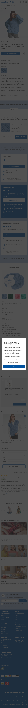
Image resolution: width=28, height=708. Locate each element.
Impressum (7, 359)
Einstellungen (11, 362)
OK (14, 366)
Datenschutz (18, 362)
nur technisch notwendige (16, 359)
